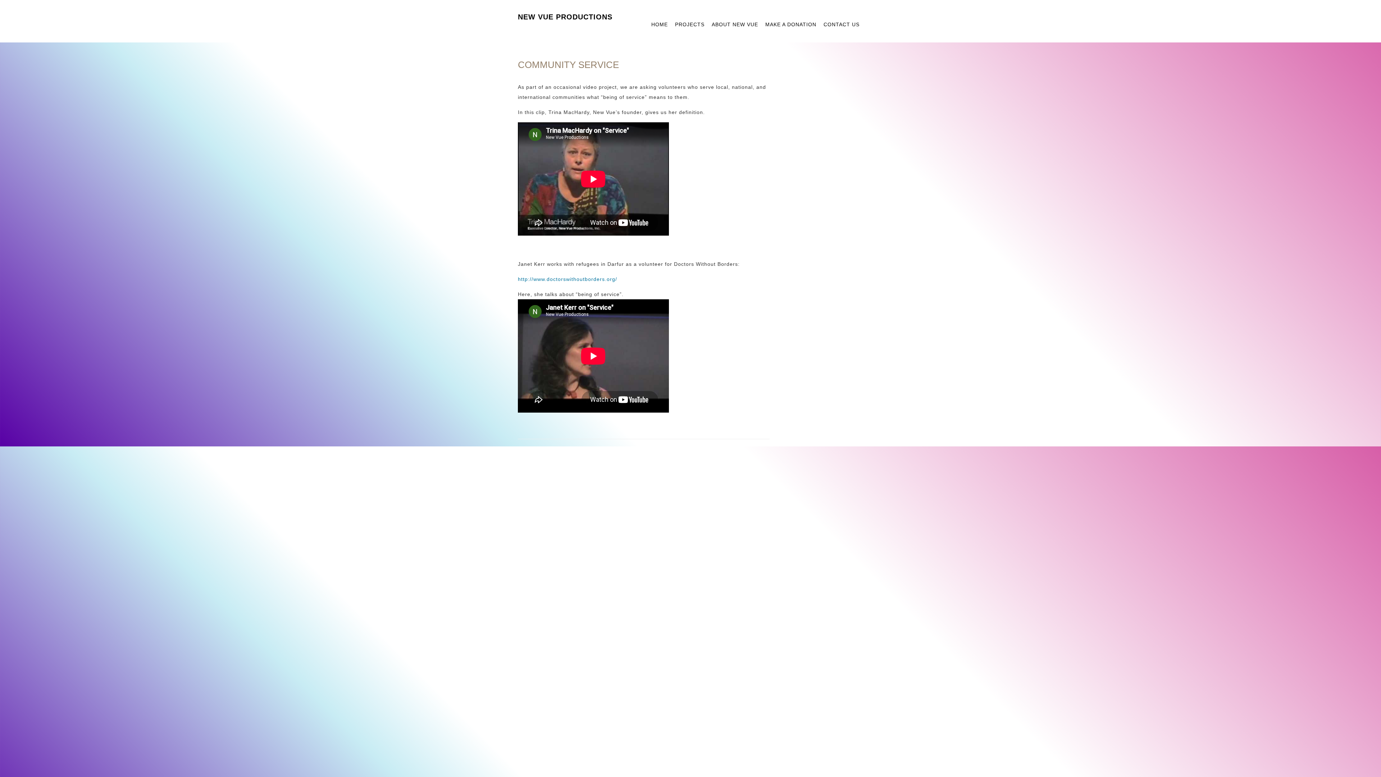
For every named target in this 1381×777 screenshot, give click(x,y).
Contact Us (842, 24)
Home (659, 24)
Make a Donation (790, 24)
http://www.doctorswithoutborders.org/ (567, 279)
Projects (690, 24)
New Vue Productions (565, 17)
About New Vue (735, 24)
